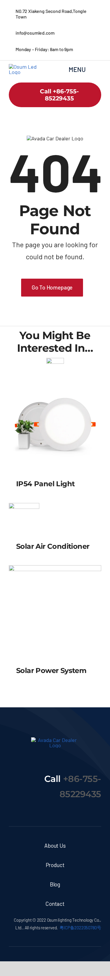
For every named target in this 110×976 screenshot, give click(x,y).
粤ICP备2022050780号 (80, 927)
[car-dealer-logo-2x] (26, 66)
